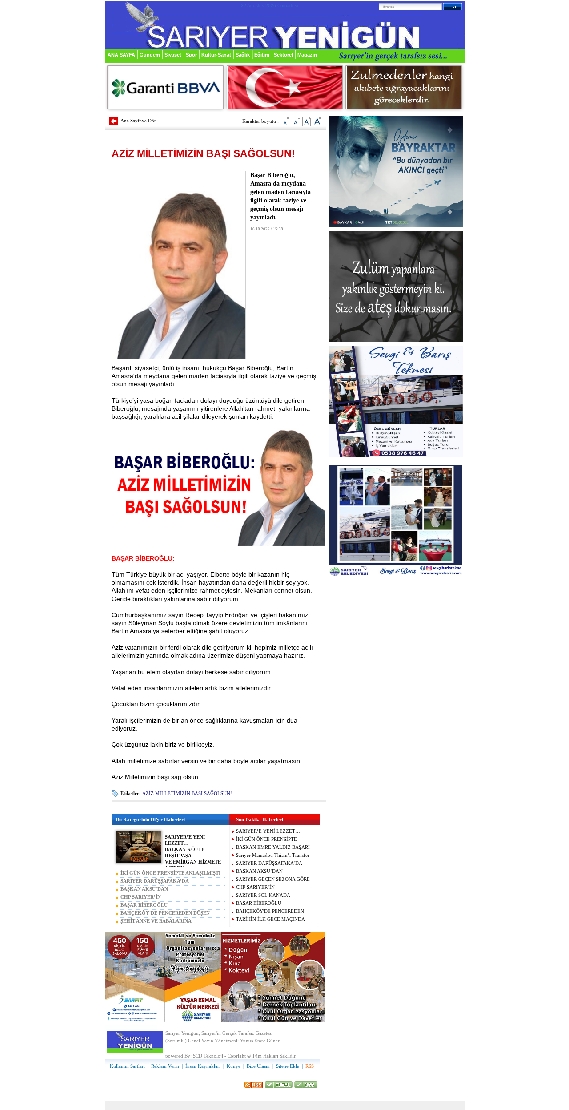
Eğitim (261, 54)
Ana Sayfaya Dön (138, 120)
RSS (309, 1066)
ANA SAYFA (121, 54)
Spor (191, 54)
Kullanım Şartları (127, 1066)
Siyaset (172, 54)
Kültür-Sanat (216, 54)
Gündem (150, 54)
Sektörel (283, 54)
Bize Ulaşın (258, 1066)
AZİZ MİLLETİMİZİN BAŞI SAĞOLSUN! (187, 793)
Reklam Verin (165, 1066)
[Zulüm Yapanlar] (396, 340)
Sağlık (243, 54)
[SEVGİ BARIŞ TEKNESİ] (396, 455)
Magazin (307, 54)
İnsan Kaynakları (202, 1066)
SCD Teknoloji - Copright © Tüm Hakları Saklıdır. (245, 1055)
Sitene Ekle (287, 1066)
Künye (233, 1066)
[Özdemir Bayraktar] (396, 225)
